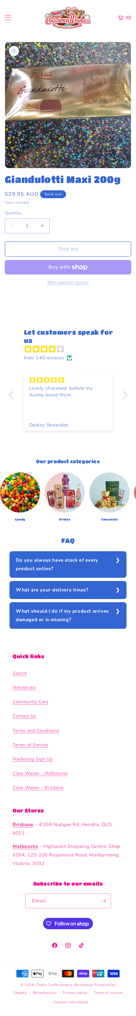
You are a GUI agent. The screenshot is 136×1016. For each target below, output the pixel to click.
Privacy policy (75, 992)
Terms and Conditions (36, 731)
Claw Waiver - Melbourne (40, 773)
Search (20, 673)
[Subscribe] (104, 900)
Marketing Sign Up (33, 759)
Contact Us (24, 716)
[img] (71, 349)
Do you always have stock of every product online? (57, 564)
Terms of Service (30, 745)
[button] (12, 394)
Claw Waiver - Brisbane (38, 788)
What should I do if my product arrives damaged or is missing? (62, 615)
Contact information (71, 1002)
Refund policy (45, 992)
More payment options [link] (68, 282)
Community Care (30, 702)
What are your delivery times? (52, 590)
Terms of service (108, 992)
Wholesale (24, 688)
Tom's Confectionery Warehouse (65, 984)
